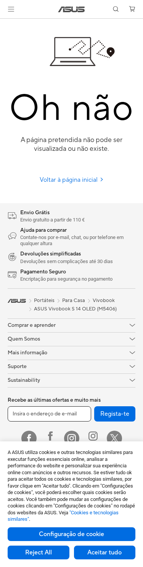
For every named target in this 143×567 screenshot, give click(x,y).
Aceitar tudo (104, 552)
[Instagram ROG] (93, 438)
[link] (71, 9)
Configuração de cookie (71, 534)
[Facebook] (29, 438)
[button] (11, 9)
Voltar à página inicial (69, 180)
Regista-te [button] (114, 414)
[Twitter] (114, 438)
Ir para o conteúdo (4, 23)
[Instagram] (71, 438)
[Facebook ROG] (50, 438)
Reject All (38, 552)
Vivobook (104, 300)
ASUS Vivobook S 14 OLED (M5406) (75, 309)
